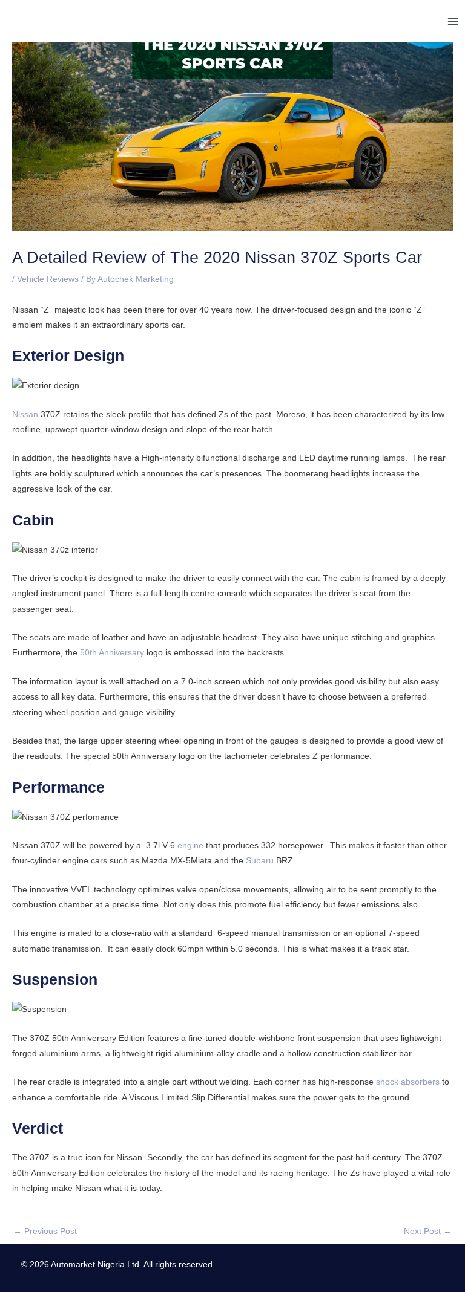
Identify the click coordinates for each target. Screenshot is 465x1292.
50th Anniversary (112, 652)
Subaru (260, 860)
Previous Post (45, 1231)
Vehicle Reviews (48, 279)
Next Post (428, 1231)
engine (190, 845)
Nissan (25, 414)
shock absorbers (408, 1081)
